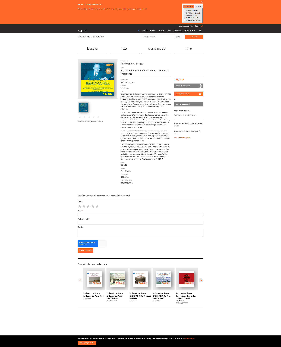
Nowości (194, 37)
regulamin (153, 30)
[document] (141, 341)
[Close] (202, 2)
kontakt (199, 30)
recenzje (161, 30)
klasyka (92, 48)
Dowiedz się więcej (188, 339)
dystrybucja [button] (177, 30)
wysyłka (145, 30)
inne (189, 48)
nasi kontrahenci (189, 30)
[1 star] (79, 206)
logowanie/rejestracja (186, 26)
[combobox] (158, 37)
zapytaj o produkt (183, 104)
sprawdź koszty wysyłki (182, 138)
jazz (124, 48)
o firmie (168, 30)
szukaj (178, 37)
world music (156, 48)
